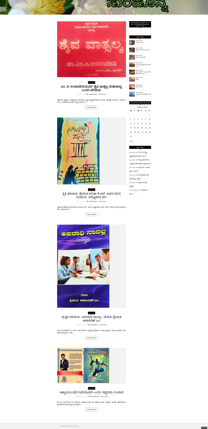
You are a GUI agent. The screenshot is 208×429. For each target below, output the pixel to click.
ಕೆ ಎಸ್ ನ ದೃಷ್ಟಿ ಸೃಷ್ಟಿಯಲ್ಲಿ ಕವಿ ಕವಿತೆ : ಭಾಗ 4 (143, 65)
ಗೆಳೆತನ (137, 79)
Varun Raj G (93, 94)
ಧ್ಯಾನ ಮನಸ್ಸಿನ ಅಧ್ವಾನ (140, 57)
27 (142, 132)
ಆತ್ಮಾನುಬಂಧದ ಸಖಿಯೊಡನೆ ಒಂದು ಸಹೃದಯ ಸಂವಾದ (92, 392)
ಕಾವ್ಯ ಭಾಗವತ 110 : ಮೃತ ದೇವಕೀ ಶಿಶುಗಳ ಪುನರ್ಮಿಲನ (143, 72)
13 (142, 124)
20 (142, 128)
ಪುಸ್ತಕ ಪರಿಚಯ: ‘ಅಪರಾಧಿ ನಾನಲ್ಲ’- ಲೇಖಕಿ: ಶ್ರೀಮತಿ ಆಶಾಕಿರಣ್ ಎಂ (92, 318)
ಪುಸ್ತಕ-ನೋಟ (91, 82)
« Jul (131, 141)
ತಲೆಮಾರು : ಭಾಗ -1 (140, 42)
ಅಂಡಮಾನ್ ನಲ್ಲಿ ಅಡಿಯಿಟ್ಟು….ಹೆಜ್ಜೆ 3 (143, 95)
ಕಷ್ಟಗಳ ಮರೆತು (139, 86)
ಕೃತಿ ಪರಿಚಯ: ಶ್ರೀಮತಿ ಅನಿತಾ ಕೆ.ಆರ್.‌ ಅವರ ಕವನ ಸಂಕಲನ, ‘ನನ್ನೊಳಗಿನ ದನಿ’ (91, 195)
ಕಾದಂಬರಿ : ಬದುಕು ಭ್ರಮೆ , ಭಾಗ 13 (143, 50)
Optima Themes (74, 426)
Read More (91, 107)
